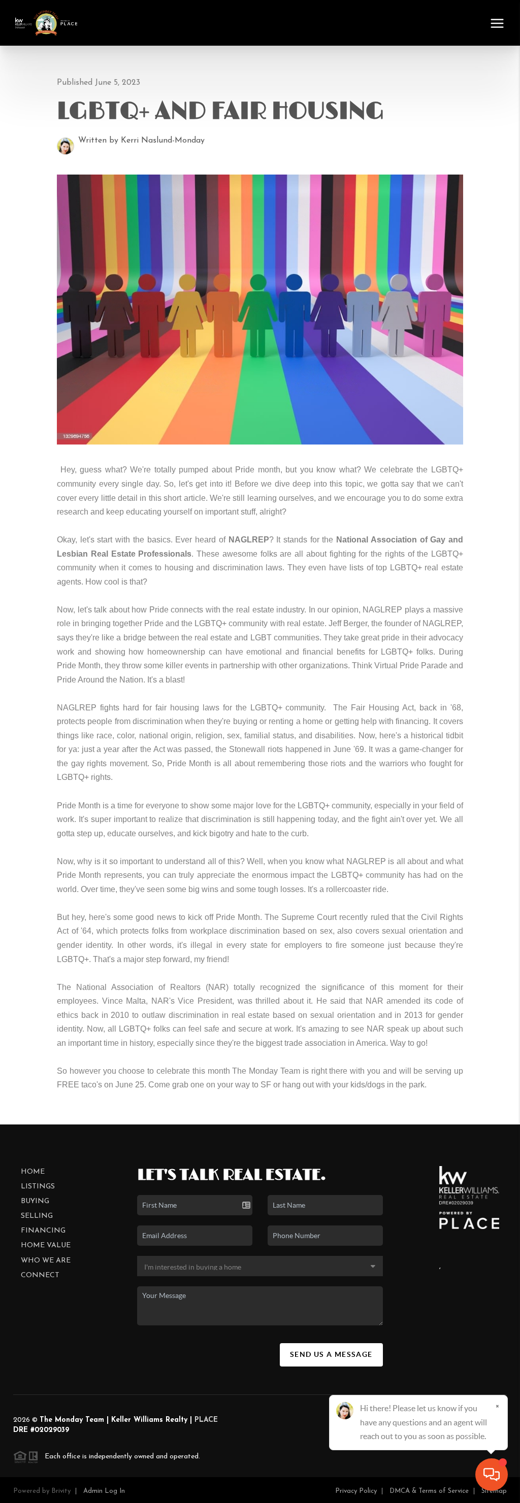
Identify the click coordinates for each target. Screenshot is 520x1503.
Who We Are (46, 1261)
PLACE (206, 1420)
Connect (40, 1275)
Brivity (61, 1491)
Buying (35, 1201)
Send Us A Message (331, 1354)
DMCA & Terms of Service (429, 1491)
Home (33, 1172)
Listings (38, 1186)
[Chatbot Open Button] (491, 1474)
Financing (43, 1231)
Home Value (46, 1245)
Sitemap (494, 1491)
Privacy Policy (356, 1491)
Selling (37, 1216)
